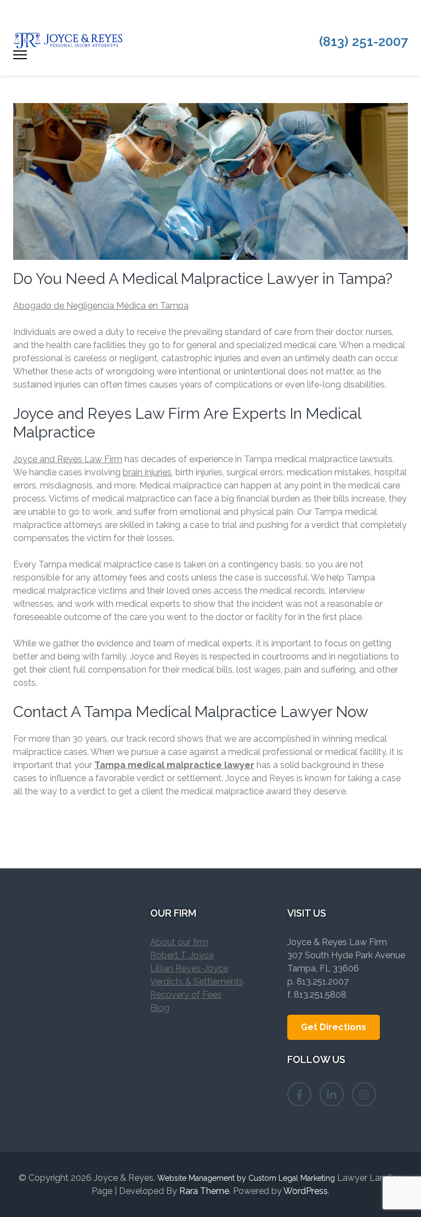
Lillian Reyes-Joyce (189, 968)
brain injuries (147, 472)
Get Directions (333, 1027)
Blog (159, 1008)
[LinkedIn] (332, 1094)
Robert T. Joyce (182, 955)
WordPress (305, 1191)
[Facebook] (299, 1094)
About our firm (179, 942)
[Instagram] (364, 1094)
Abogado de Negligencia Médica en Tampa (101, 305)
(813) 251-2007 (363, 41)
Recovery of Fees (185, 994)
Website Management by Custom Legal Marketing (246, 1178)
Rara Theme (204, 1191)
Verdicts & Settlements (196, 981)
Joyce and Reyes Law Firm (67, 459)
